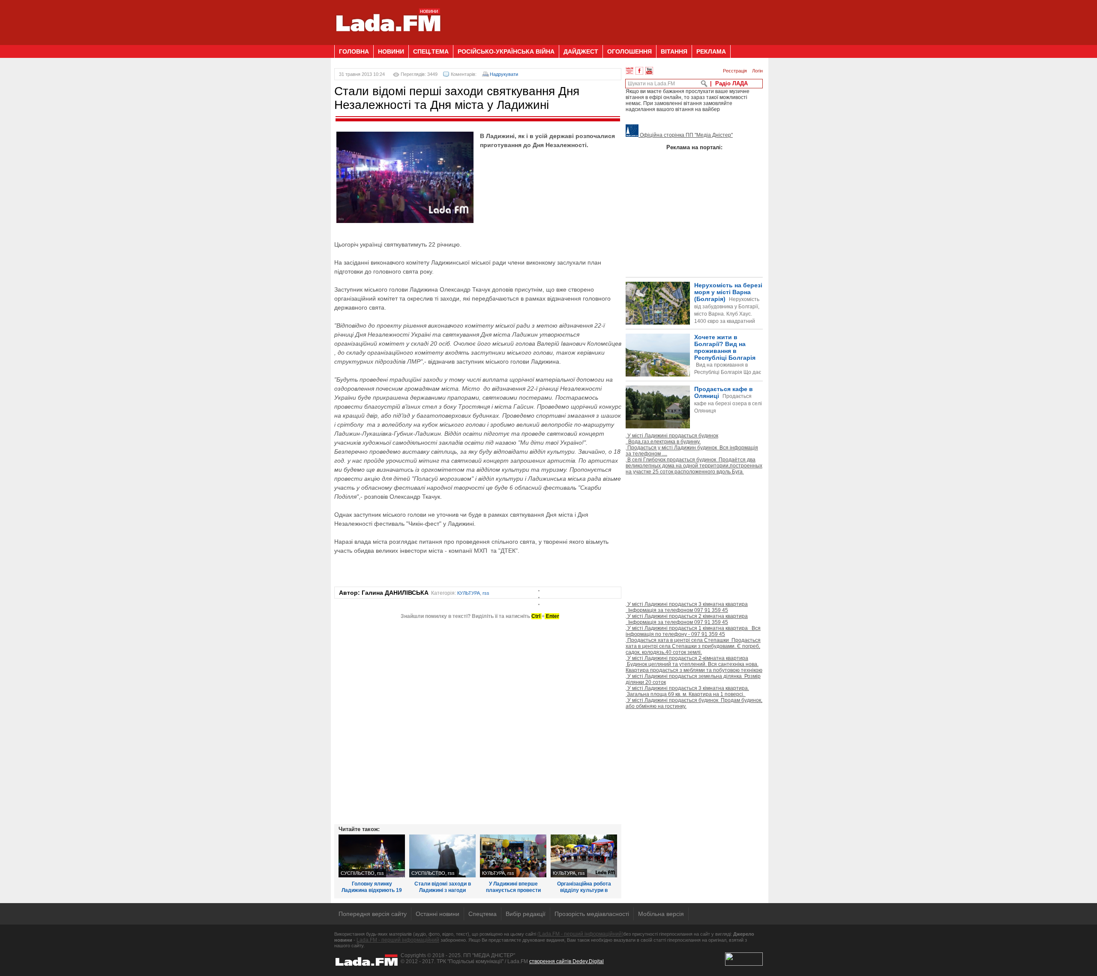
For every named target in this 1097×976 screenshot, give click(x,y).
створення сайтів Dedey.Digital (566, 961)
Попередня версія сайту (373, 913)
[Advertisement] (607, 19)
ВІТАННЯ (674, 51)
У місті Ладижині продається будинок (672, 439)
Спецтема (482, 913)
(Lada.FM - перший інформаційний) (580, 934)
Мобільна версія (661, 913)
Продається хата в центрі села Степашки (693, 646)
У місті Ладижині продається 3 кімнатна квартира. (687, 691)
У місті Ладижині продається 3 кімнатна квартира (687, 607)
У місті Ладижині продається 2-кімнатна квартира (694, 664)
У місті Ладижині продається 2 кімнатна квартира (687, 619)
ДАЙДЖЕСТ (580, 51)
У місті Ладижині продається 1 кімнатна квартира (693, 631)
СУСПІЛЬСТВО (358, 873)
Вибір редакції (526, 913)
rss (486, 593)
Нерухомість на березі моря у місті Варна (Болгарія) (728, 310)
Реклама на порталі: (694, 147)
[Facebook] (639, 71)
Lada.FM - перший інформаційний (398, 940)
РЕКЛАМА (711, 51)
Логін (757, 70)
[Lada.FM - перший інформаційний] (388, 42)
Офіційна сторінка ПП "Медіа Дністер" (685, 135)
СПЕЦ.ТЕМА (431, 51)
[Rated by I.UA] (744, 964)
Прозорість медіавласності (591, 913)
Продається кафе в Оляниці (728, 400)
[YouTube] (649, 71)
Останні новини (437, 913)
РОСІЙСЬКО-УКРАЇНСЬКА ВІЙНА (506, 51)
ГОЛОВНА (354, 51)
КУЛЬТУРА (468, 593)
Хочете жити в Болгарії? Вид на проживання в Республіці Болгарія (693, 369)
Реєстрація (735, 70)
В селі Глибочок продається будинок (694, 466)
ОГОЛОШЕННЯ (629, 51)
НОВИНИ (391, 51)
